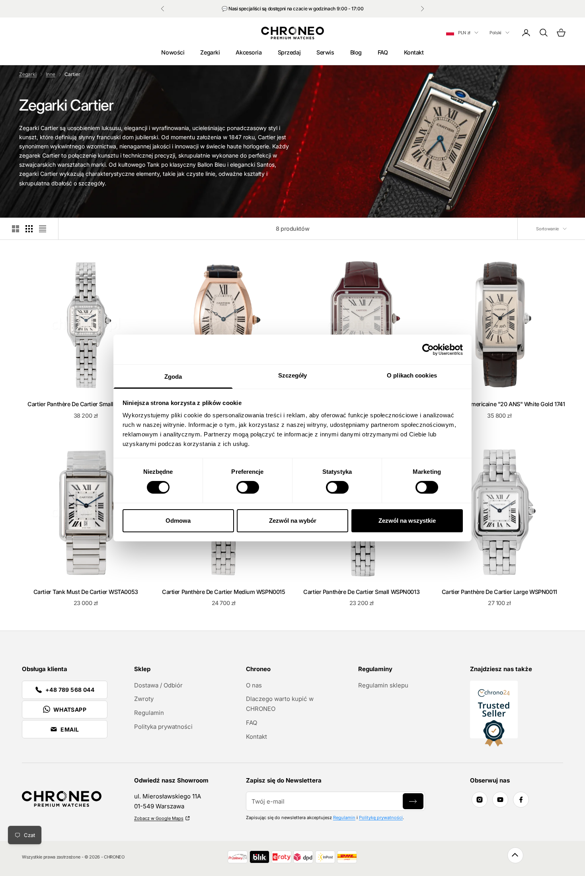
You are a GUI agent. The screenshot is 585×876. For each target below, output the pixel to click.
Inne (50, 74)
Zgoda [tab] (173, 376)
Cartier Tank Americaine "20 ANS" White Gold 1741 (499, 404)
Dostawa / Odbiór (158, 685)
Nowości (172, 52)
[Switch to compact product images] (42, 228)
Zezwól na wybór (292, 520)
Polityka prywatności (163, 726)
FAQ (383, 52)
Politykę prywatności (381, 817)
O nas (254, 685)
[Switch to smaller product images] (29, 228)
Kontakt (414, 52)
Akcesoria (248, 52)
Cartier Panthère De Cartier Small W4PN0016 (85, 404)
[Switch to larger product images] (15, 228)
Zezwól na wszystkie (407, 520)
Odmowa (178, 520)
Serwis (325, 52)
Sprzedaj (289, 52)
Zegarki (210, 52)
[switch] (247, 487)
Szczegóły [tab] (292, 375)
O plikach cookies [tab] (412, 375)
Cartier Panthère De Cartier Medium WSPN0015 (223, 591)
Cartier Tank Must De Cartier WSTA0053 (85, 591)
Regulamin (149, 712)
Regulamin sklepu (383, 685)
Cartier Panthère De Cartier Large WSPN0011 (499, 591)
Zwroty (144, 699)
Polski (495, 32)
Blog (356, 52)
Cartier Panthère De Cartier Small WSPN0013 (361, 591)
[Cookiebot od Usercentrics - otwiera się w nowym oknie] (428, 349)
